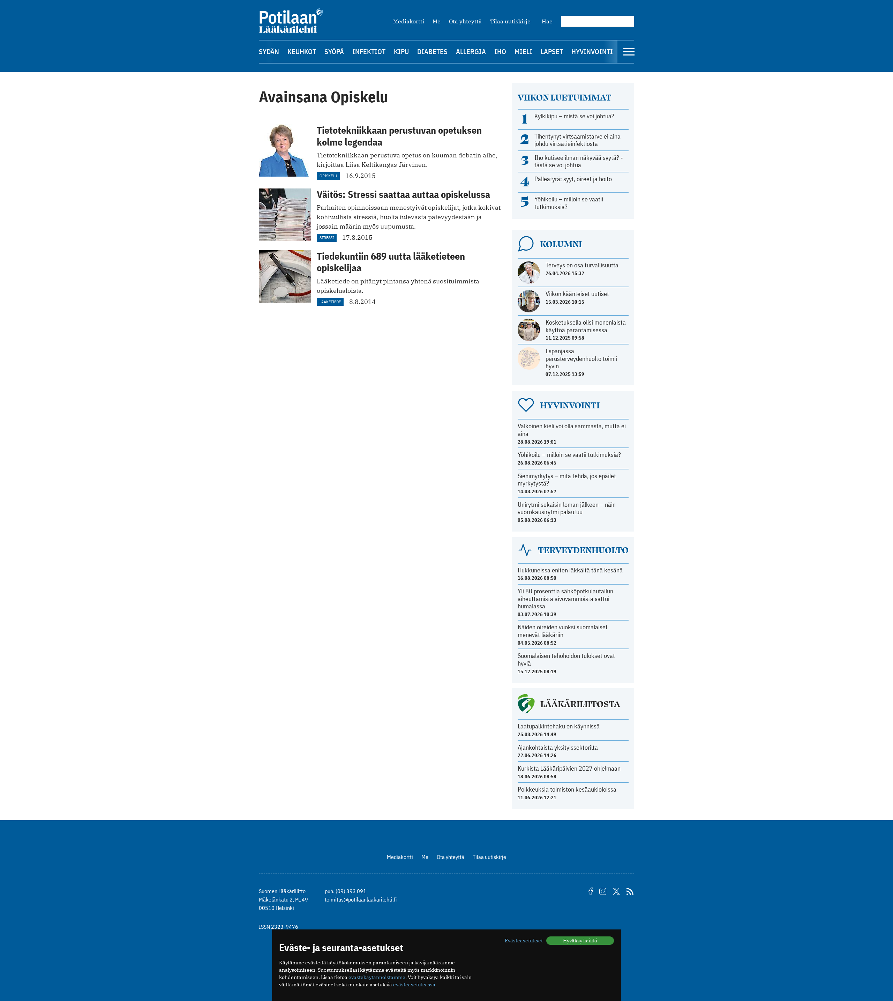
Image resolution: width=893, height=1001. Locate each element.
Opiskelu (328, 175)
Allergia (471, 51)
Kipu (401, 51)
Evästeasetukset (524, 940)
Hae (547, 21)
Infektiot (368, 51)
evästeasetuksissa (414, 984)
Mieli (523, 51)
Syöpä (334, 51)
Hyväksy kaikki (580, 940)
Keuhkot (301, 51)
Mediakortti (408, 21)
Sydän (269, 51)
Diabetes (432, 51)
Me (437, 21)
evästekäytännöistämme (376, 977)
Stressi (327, 237)
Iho (500, 51)
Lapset (552, 51)
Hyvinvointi (592, 51)
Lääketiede (330, 301)
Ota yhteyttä (465, 21)
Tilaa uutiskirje (510, 21)
